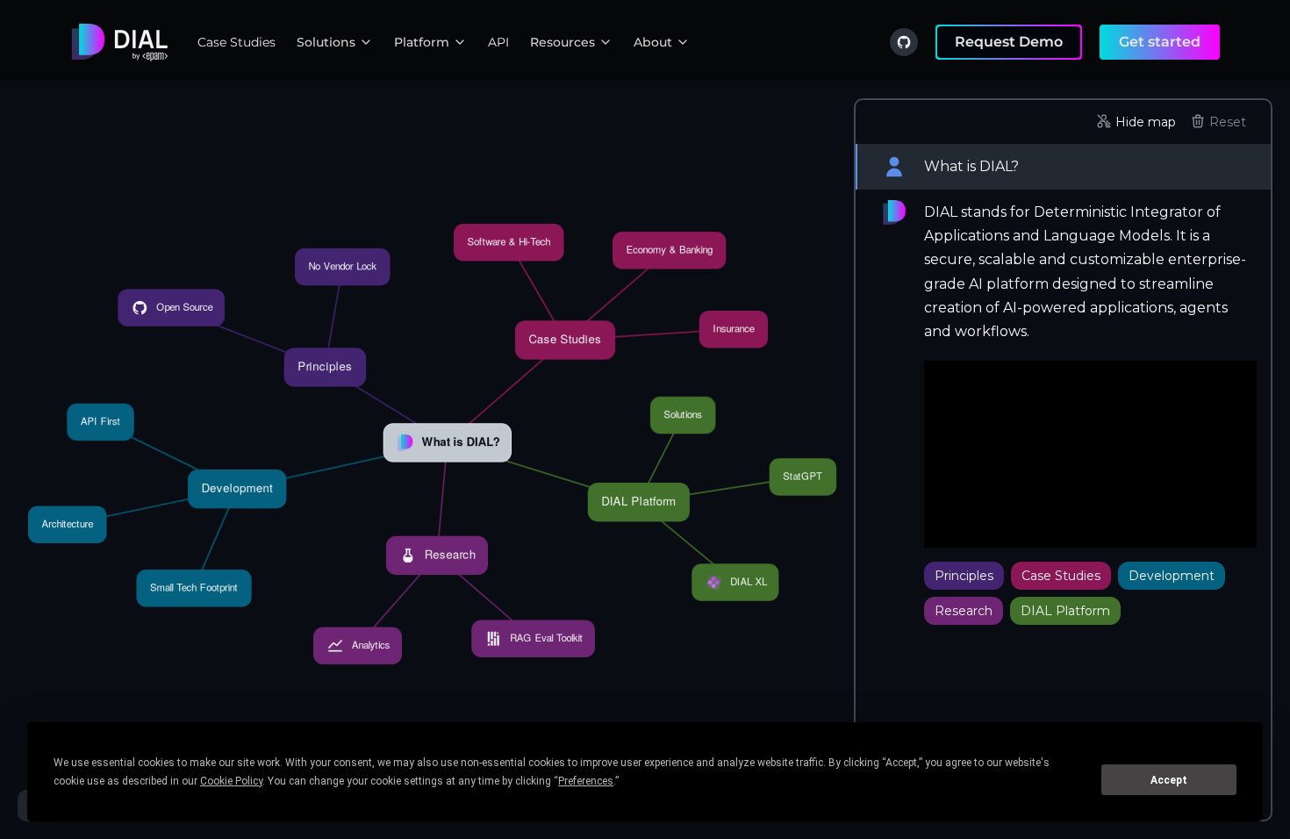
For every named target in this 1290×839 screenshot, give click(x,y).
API (498, 42)
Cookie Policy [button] (231, 781)
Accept (1168, 780)
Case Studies (236, 42)
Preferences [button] (585, 781)
